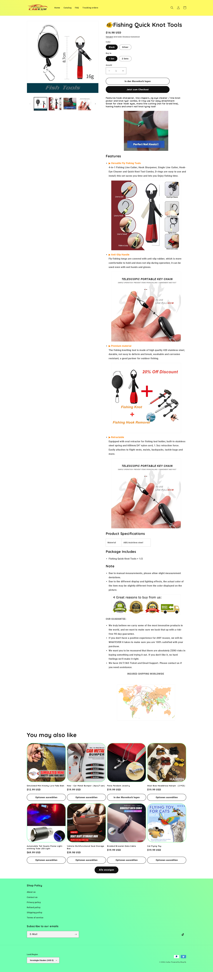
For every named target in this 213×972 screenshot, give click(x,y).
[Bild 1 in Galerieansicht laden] (40, 103)
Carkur (168, 962)
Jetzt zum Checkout (138, 89)
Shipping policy (34, 912)
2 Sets (125, 58)
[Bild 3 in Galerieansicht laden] (70, 103)
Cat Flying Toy (154, 846)
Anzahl (109, 65)
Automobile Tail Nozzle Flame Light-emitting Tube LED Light (45, 847)
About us (31, 892)
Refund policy (34, 907)
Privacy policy (34, 902)
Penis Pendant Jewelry (118, 785)
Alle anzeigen (106, 870)
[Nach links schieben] (30, 104)
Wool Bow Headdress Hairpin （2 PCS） (166, 785)
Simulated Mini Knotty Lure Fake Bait (45, 785)
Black (112, 47)
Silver (125, 47)
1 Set (111, 58)
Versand (109, 37)
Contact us (32, 897)
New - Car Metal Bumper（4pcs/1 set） (86, 785)
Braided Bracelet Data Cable (121, 846)
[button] (172, 7)
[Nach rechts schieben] (95, 104)
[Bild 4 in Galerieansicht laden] (84, 103)
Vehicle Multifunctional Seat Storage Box (85, 847)
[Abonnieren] (75, 934)
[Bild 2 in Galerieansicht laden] (55, 103)
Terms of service (35, 917)
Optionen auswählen (46, 797)
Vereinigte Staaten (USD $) (42, 960)
